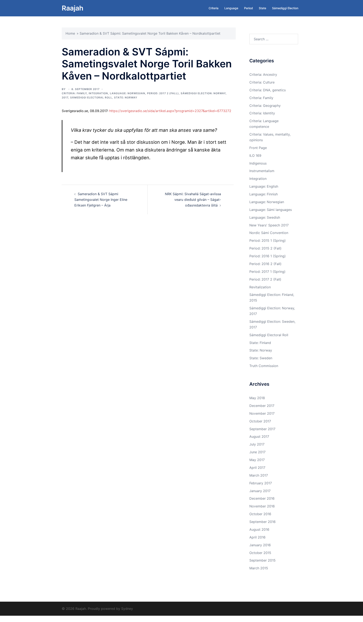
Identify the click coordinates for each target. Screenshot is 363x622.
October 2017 (260, 421)
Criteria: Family (74, 93)
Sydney (127, 608)
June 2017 (257, 452)
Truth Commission (263, 366)
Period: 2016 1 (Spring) (267, 256)
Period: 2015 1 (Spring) (267, 240)
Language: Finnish (263, 194)
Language (231, 8)
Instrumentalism (261, 171)
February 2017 (260, 483)
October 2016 (260, 514)
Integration (98, 93)
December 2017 (261, 406)
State (262, 8)
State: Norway (125, 97)
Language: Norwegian (127, 93)
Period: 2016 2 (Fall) (265, 264)
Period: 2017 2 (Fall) (163, 93)
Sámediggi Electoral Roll (91, 97)
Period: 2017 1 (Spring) (267, 271)
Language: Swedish (264, 217)
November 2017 (262, 413)
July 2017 (256, 444)
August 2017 (259, 436)
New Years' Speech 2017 (269, 225)
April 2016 (257, 537)
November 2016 (262, 506)
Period (248, 8)
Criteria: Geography (265, 105)
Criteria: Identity (262, 113)
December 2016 (262, 498)
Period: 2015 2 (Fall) (265, 248)
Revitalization (260, 287)
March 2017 (258, 475)
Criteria (213, 8)
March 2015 (258, 568)
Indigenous (258, 163)
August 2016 (259, 529)
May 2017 (257, 460)
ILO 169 (255, 155)
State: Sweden (260, 358)
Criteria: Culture (262, 82)
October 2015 (260, 553)
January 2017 (260, 491)
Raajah (72, 8)
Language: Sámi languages (270, 210)
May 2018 (257, 398)
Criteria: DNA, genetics (267, 90)
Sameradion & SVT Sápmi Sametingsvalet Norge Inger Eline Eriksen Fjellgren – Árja (100, 199)
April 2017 (257, 467)
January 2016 (260, 545)
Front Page (258, 148)
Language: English (263, 186)
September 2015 (262, 560)
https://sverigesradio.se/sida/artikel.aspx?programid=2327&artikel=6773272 (170, 111)
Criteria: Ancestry (263, 74)
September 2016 (262, 522)
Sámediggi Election (285, 8)
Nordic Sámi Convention (268, 233)
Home (70, 33)
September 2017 (262, 429)
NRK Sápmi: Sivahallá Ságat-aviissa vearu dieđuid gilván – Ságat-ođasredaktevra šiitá (193, 199)
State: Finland (260, 343)
